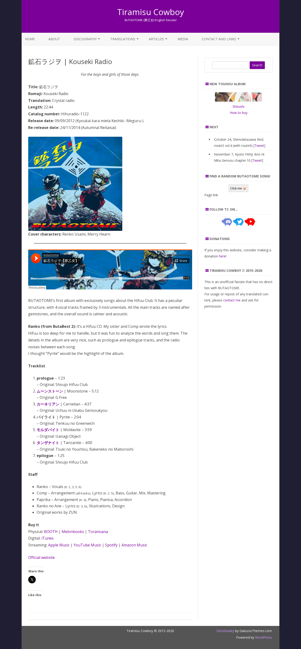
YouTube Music (87, 545)
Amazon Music (134, 545)
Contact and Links (219, 39)
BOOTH (51, 531)
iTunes (47, 538)
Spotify (111, 545)
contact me (232, 300)
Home (30, 39)
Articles (156, 39)
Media (183, 39)
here (222, 256)
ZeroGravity (225, 631)
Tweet (259, 145)
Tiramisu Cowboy (150, 12)
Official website (41, 557)
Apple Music (59, 545)
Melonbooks (73, 531)
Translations (122, 39)
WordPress (263, 637)
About (54, 39)
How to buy (238, 112)
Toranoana (98, 531)
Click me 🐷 (238, 188)
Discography (85, 39)
